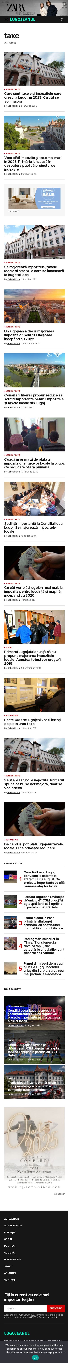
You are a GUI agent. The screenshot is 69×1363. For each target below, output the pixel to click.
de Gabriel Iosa (16, 1025)
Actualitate (11, 716)
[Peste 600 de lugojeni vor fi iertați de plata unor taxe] (34, 695)
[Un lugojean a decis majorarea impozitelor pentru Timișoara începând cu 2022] (34, 306)
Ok (35, 1357)
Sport (12, 1041)
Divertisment (12, 1259)
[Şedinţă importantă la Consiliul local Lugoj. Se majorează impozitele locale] (34, 499)
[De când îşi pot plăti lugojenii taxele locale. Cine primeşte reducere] (34, 819)
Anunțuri (10, 1273)
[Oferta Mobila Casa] (34, 198)
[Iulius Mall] (34, 8)
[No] (64, 1352)
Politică (9, 1246)
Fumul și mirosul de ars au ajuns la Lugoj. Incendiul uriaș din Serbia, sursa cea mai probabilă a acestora (44, 969)
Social (8, 647)
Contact (9, 1280)
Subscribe (56, 1308)
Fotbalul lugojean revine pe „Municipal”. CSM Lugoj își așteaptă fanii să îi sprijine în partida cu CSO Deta (44, 902)
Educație (9, 1232)
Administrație (12, 89)
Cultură (9, 1253)
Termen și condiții (48, 1317)
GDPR (33, 1317)
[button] (6, 19)
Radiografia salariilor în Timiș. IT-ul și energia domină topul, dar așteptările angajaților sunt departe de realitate (44, 946)
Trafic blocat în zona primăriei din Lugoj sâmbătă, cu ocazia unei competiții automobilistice (43, 923)
